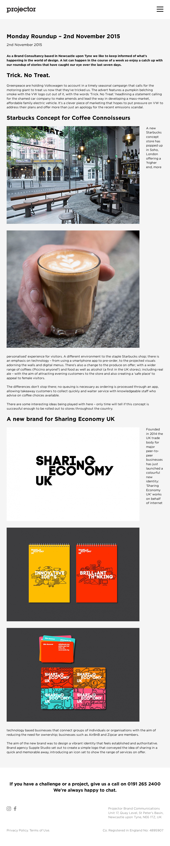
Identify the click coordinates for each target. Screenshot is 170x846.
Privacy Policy (17, 830)
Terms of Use (39, 830)
